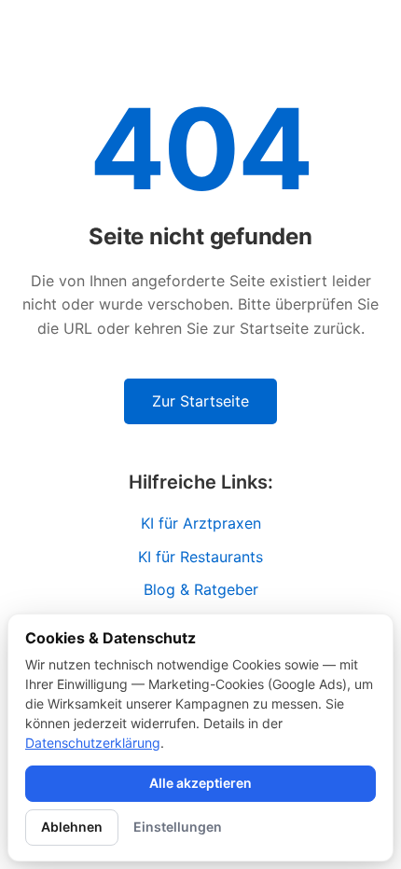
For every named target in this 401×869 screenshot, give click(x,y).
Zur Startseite (200, 401)
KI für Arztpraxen (201, 523)
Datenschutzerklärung (92, 743)
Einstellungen (177, 827)
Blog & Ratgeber (201, 589)
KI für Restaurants (200, 556)
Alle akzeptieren (200, 783)
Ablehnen (72, 827)
